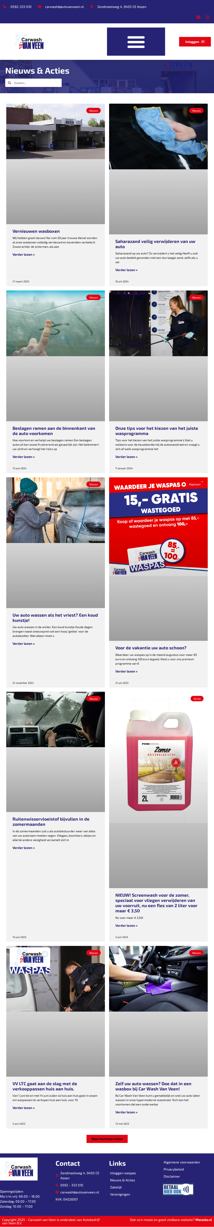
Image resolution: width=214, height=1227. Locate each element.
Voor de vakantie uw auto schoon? (150, 647)
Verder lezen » (24, 254)
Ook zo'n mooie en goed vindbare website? (171, 1220)
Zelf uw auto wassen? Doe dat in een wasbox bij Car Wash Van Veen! (153, 1086)
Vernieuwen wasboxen (36, 231)
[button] (136, 42)
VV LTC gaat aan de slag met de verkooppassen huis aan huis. (45, 1086)
